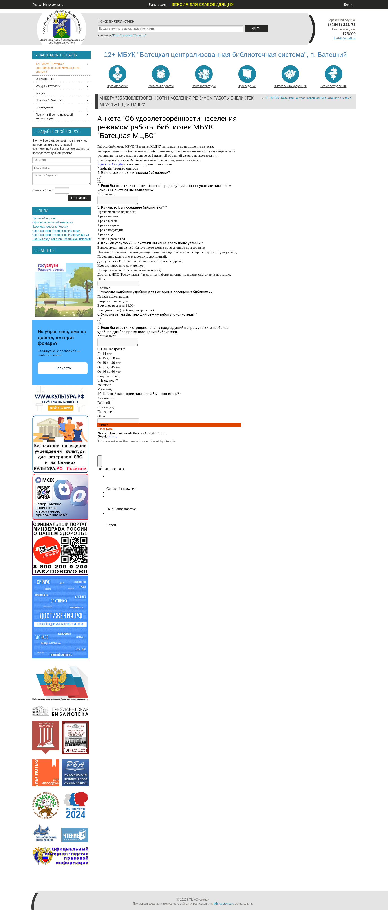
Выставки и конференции (290, 86)
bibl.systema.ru (224, 903)
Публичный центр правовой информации (54, 116)
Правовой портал (44, 218)
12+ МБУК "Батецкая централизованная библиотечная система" (308, 98)
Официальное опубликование (52, 222)
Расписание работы (161, 86)
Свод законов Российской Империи (56, 230)
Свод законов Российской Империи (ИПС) (60, 234)
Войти (348, 4)
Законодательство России (50, 226)
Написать (63, 368)
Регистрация (157, 4)
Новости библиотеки (49, 100)
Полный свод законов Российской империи (61, 239)
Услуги (40, 93)
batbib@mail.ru (345, 38)
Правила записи (117, 86)
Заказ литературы (204, 86)
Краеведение (247, 86)
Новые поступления (333, 86)
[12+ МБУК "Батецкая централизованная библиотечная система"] (61, 27)
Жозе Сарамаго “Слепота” (129, 35)
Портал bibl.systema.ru (47, 4)
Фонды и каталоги (48, 86)
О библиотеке (45, 78)
